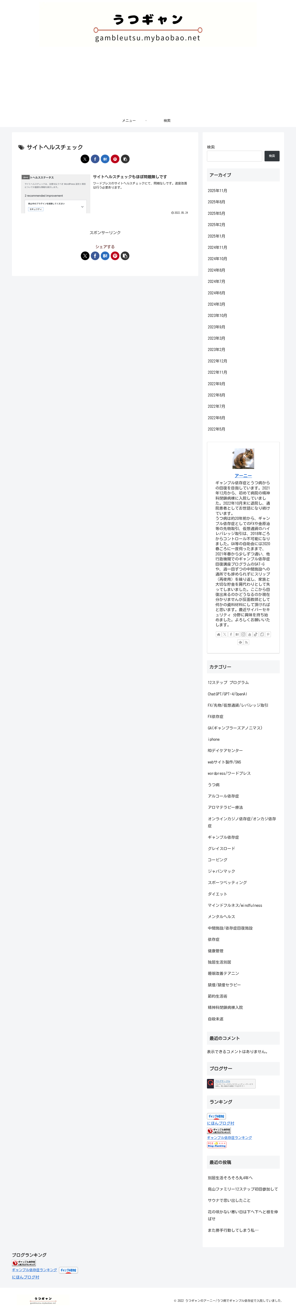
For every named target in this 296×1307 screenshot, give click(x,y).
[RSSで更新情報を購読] (246, 642)
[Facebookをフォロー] (231, 634)
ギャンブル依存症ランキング (229, 1137)
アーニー (243, 476)
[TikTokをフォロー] (256, 634)
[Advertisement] (148, 81)
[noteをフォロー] (262, 634)
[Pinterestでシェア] (115, 159)
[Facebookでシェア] (95, 159)
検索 (211, 147)
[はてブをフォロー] (237, 634)
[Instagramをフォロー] (243, 634)
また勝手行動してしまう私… (233, 1230)
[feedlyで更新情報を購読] (240, 642)
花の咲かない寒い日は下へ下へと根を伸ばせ (243, 1215)
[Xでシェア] (85, 159)
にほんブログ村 (220, 1123)
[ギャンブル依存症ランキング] (24, 1262)
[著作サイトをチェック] (218, 634)
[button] (125, 159)
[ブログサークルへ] (231, 1083)
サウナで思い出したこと (229, 1200)
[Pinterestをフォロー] (268, 634)
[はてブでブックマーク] (105, 159)
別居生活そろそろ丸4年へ (230, 1178)
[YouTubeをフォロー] (249, 634)
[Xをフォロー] (225, 634)
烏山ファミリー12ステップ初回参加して (243, 1189)
